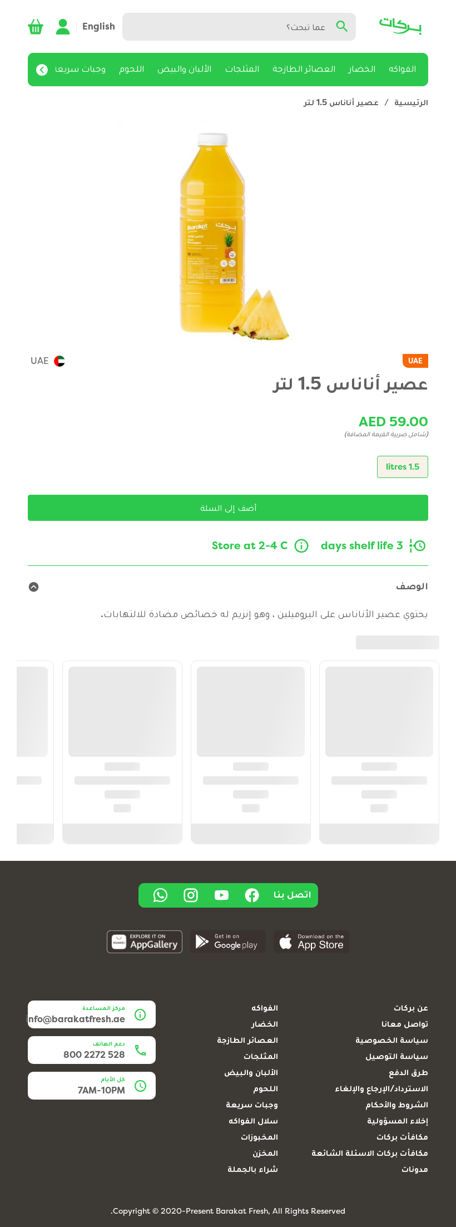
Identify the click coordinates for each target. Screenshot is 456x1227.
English (98, 26)
